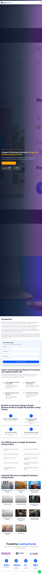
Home (2, 149)
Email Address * (5, 351)
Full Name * (5, 346)
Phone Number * (6, 356)
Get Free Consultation (8, 163)
